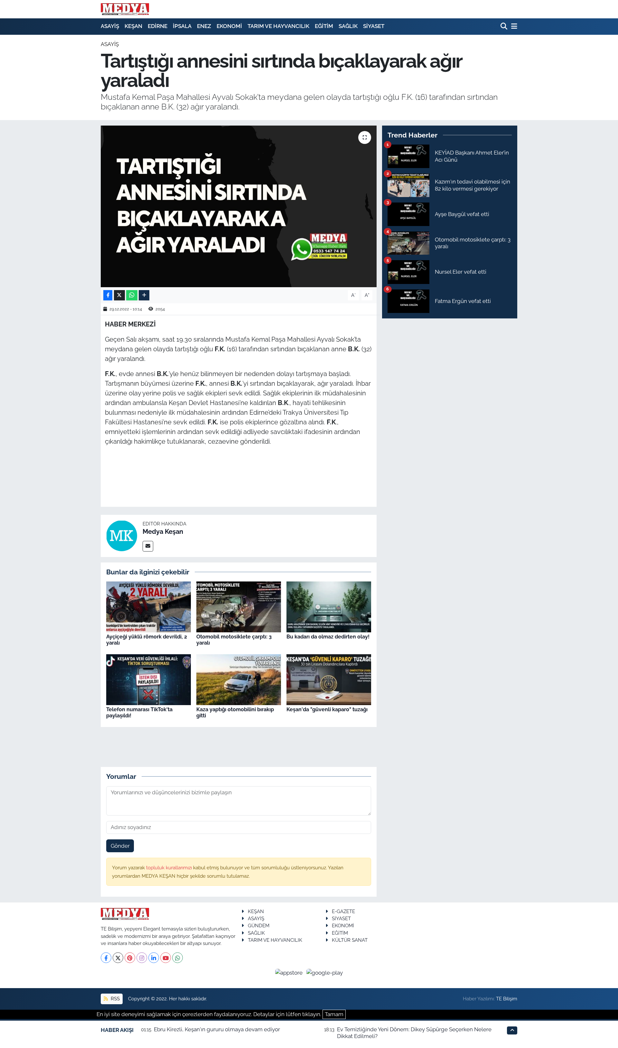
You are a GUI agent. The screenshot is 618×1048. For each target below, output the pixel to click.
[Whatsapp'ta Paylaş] (131, 295)
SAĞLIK (348, 26)
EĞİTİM (324, 26)
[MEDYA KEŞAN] (125, 9)
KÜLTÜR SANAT (350, 940)
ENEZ (204, 26)
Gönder (120, 846)
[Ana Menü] (513, 26)
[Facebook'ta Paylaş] (107, 295)
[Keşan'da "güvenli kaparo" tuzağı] (328, 679)
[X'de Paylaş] (119, 295)
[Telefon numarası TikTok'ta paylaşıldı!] (148, 679)
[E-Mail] (148, 546)
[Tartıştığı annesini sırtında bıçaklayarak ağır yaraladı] (239, 206)
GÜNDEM (258, 925)
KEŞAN (133, 26)
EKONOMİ (229, 26)
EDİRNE (157, 26)
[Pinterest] (130, 957)
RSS (114, 998)
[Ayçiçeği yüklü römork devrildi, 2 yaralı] (148, 606)
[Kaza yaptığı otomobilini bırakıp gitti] (238, 679)
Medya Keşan (163, 531)
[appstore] (289, 972)
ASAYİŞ (110, 26)
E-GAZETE (343, 911)
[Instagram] (141, 957)
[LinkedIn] (153, 957)
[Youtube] (165, 957)
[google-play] (324, 972)
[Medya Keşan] (121, 535)
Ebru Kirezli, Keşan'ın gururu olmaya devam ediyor (217, 1029)
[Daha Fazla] (144, 295)
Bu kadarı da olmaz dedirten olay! (328, 637)
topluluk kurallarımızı (169, 867)
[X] (118, 957)
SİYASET (373, 26)
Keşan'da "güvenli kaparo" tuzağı (327, 709)
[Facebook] (106, 957)
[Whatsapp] (177, 957)
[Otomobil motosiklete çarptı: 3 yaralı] (238, 606)
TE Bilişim (506, 998)
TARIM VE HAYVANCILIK (278, 26)
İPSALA (182, 26)
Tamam (334, 1014)
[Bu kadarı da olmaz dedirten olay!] (328, 606)
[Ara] (505, 26)
